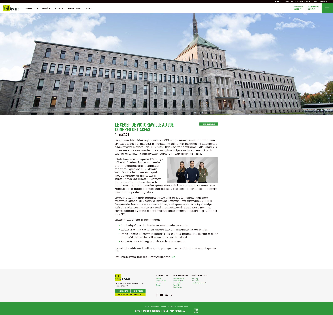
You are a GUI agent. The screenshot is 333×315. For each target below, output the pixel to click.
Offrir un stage (195, 279)
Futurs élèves (47, 8)
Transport (158, 285)
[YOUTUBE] (278, 1)
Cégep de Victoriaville (10, 8)
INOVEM (189, 311)
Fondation (293, 1)
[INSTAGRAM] (282, 1)
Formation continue (74, 8)
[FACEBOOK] (275, 1)
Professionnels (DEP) (178, 281)
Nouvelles (301, 1)
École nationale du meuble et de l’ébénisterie (313, 8)
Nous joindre (323, 1)
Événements (308, 1)
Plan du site (173, 306)
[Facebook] (157, 295)
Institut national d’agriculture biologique (298, 8)
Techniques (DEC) (177, 283)
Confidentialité (165, 306)
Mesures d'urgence (138, 291)
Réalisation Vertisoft (182, 306)
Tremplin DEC (176, 285)
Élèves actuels (60, 8)
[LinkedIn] (166, 295)
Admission (158, 279)
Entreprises (88, 8)
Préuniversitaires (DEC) (178, 279)
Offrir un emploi (195, 281)
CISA (173, 256)
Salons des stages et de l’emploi (199, 283)
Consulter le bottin (122, 291)
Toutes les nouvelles (209, 124)
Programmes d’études (32, 8)
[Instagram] (171, 295)
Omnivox (316, 1)
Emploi (287, 1)
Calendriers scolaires (161, 281)
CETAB (168, 311)
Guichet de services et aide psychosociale (130, 295)
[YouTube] (161, 295)
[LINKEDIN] (280, 1)
